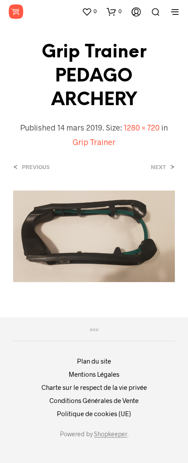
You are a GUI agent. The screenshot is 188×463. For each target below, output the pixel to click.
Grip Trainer (94, 142)
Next (158, 167)
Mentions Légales (94, 374)
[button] (89, 11)
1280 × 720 (142, 127)
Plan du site (94, 361)
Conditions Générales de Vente (94, 400)
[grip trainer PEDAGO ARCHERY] (94, 235)
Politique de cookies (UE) (94, 413)
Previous (35, 167)
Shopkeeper (110, 434)
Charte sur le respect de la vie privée (94, 387)
